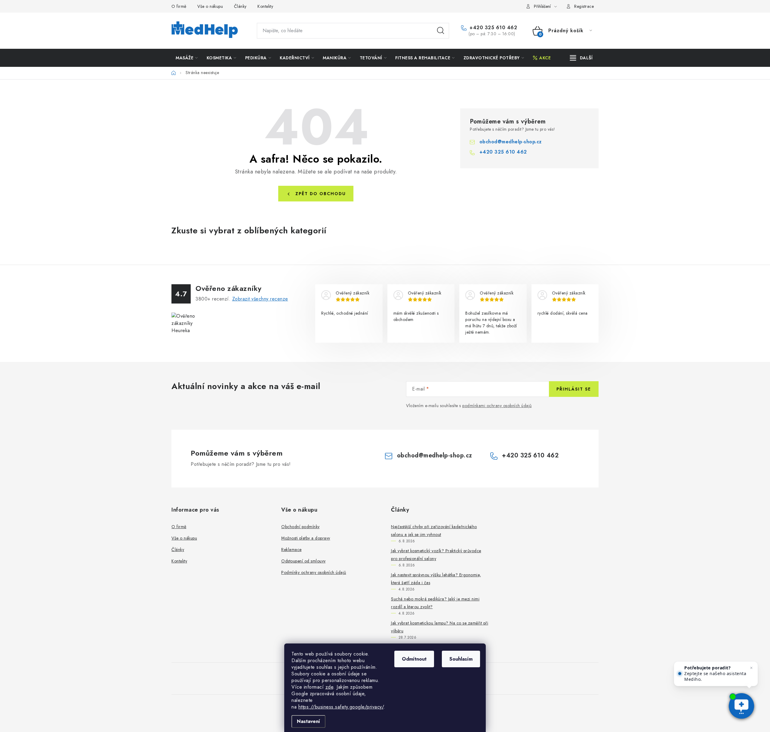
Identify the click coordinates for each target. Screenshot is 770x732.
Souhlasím (461, 659)
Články (240, 6)
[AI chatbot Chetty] (741, 706)
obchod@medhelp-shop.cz (510, 141)
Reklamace (291, 550)
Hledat (440, 31)
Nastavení (308, 721)
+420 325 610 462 (492, 28)
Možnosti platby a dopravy (305, 538)
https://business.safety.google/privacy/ (341, 706)
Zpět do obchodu (320, 194)
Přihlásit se (573, 389)
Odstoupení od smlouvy (303, 561)
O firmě (178, 6)
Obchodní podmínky (300, 527)
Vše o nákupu (210, 6)
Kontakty (265, 6)
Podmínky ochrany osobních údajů (313, 572)
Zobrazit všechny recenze (260, 298)
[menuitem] (186, 58)
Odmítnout (414, 659)
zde (329, 687)
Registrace (584, 6)
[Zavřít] (751, 668)
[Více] (581, 58)
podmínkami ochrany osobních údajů (497, 406)
